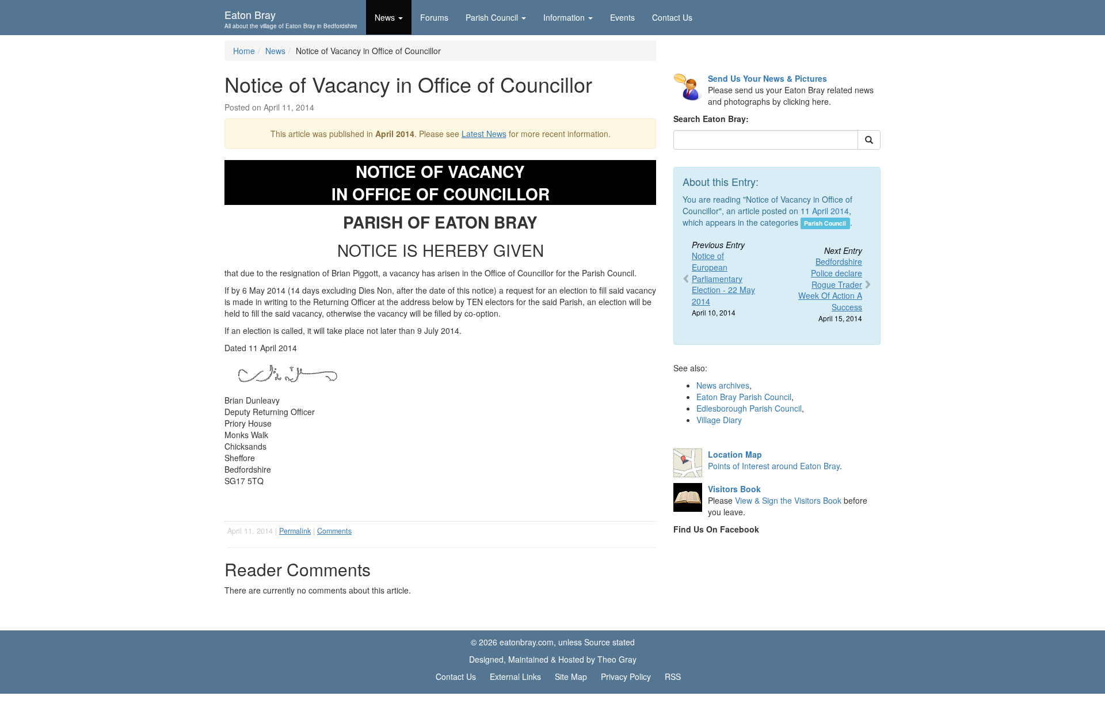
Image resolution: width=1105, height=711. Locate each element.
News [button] (385, 17)
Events (622, 17)
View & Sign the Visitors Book (788, 500)
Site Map (571, 676)
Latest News (484, 133)
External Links (515, 676)
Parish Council (825, 223)
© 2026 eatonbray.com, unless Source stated (553, 642)
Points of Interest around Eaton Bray (774, 466)
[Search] (869, 140)
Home (244, 50)
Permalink (295, 531)
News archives (722, 385)
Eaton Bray (290, 18)
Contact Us (672, 17)
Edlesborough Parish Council (749, 408)
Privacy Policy (626, 676)
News (275, 50)
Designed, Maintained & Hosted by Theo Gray (553, 659)
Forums (434, 17)
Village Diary (719, 419)
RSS (673, 676)
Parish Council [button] (492, 17)
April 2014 (830, 210)
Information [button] (564, 17)
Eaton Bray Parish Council (743, 396)
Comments (334, 531)
